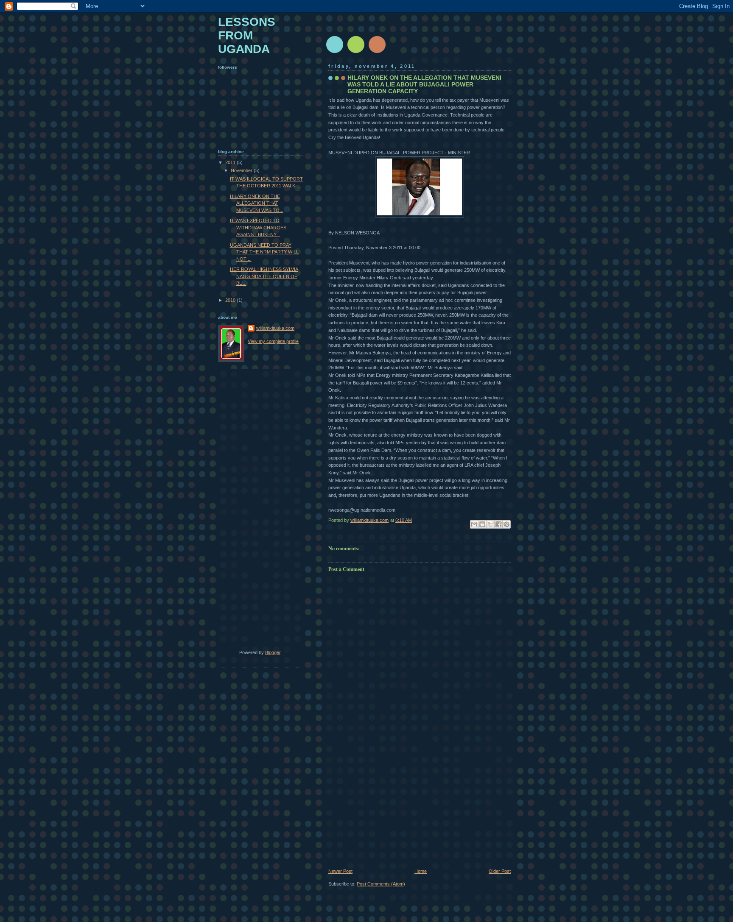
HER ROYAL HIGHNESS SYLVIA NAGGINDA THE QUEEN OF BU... (264, 276)
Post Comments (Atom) (381, 883)
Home (420, 871)
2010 (231, 300)
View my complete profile (273, 341)
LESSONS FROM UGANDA (246, 35)
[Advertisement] (392, 810)
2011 (231, 162)
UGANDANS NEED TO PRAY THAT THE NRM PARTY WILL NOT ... (264, 252)
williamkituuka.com (275, 328)
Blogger (272, 652)
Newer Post (340, 871)
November (242, 170)
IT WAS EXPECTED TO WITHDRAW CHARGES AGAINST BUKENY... (258, 227)
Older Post (500, 871)
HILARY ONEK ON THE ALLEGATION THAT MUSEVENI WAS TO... (256, 203)
